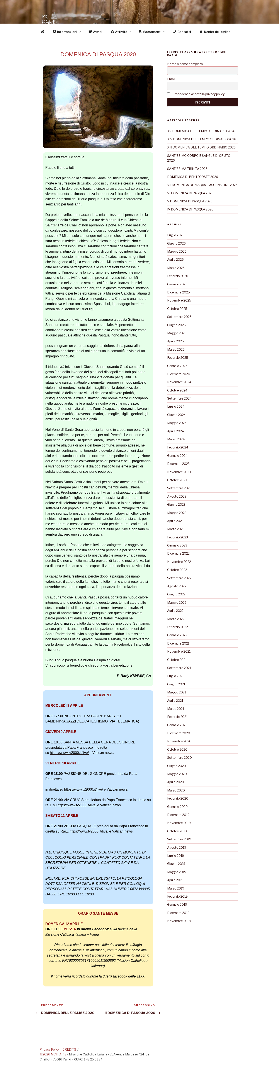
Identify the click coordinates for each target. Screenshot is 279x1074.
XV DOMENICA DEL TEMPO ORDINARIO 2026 (201, 131)
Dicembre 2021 (178, 643)
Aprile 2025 (175, 341)
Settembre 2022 (179, 578)
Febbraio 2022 (177, 627)
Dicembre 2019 (178, 815)
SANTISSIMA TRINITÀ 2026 (187, 169)
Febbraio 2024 (177, 447)
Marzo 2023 (175, 529)
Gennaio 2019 (177, 904)
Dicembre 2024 (178, 374)
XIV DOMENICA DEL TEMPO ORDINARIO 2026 (201, 139)
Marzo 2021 (175, 708)
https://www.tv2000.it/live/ (69, 753)
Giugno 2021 (176, 684)
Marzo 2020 (176, 790)
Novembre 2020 (179, 741)
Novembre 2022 (179, 562)
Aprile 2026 (175, 259)
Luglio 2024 (175, 406)
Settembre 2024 (179, 398)
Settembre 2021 (179, 668)
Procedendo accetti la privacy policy (198, 94)
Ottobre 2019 (177, 831)
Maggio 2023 (176, 513)
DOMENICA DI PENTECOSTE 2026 (192, 177)
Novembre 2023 (179, 472)
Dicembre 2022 (178, 553)
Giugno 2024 (176, 415)
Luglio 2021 (175, 676)
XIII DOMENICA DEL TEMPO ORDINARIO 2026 (201, 147)
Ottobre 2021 (177, 660)
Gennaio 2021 (177, 725)
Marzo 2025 (176, 349)
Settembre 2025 (179, 317)
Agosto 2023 (176, 496)
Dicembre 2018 (178, 913)
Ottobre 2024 (177, 390)
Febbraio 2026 (177, 276)
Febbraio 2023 (177, 537)
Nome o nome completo (185, 64)
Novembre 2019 (179, 823)
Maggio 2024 (177, 423)
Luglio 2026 (175, 235)
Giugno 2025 (176, 325)
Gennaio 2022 (177, 635)
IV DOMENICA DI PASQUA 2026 (190, 209)
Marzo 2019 (175, 888)
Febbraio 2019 (177, 896)
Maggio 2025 (177, 333)
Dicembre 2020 (178, 733)
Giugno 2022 (176, 594)
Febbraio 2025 (177, 357)
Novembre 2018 (179, 921)
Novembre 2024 (179, 382)
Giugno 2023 (176, 504)
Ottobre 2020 (177, 749)
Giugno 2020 (176, 766)
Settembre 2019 (179, 839)
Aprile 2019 (175, 880)
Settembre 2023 (179, 488)
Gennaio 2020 (177, 807)
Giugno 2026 (176, 243)
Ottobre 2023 (177, 480)
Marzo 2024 (176, 439)
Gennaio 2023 (177, 545)
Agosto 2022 (176, 586)
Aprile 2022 (175, 610)
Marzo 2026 (176, 268)
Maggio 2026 (177, 251)
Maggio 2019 (176, 872)
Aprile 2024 (175, 431)
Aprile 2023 (175, 521)
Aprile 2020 (175, 782)
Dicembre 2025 (178, 292)
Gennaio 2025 (177, 366)
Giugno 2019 (176, 863)
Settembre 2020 (179, 757)
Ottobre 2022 (177, 570)
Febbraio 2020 (177, 798)
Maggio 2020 (177, 774)
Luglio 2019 (175, 855)
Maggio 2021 (176, 692)
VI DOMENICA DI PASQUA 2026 (190, 193)
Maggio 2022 (176, 602)
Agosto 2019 (176, 847)
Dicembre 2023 (178, 463)
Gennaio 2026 (177, 284)
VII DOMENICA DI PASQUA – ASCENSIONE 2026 (202, 185)
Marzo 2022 (175, 619)
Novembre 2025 (179, 300)
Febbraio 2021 (177, 717)
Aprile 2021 (175, 700)
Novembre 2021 (179, 651)
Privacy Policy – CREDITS (58, 1049)
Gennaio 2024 (177, 455)
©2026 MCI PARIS (53, 1054)
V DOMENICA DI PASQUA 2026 (190, 201)
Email (171, 79)
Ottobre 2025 (177, 308)
